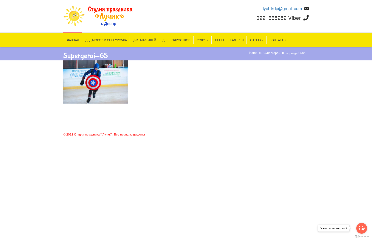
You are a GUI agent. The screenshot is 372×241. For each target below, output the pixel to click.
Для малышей (144, 40)
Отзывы (256, 40)
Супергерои (272, 52)
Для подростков (176, 40)
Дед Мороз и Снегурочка (106, 40)
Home (253, 52)
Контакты (278, 40)
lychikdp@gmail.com (282, 8)
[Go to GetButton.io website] (362, 236)
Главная (72, 40)
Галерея (237, 40)
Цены (219, 40)
